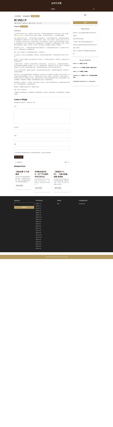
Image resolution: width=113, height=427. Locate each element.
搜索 (85, 15)
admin (26, 23)
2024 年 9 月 (38, 239)
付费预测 (53, 9)
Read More (19, 186)
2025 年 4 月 (38, 228)
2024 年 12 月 (39, 235)
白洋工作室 (56, 3)
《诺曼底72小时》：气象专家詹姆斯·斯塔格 (60, 174)
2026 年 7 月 (38, 203)
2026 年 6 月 (38, 206)
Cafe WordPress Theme (51, 256)
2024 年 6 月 (38, 243)
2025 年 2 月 (38, 232)
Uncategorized (26, 16)
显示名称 (16, 127)
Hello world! (92, 81)
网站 (15, 144)
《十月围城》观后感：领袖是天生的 (88, 67)
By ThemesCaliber (63, 256)
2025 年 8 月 (38, 223)
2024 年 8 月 (38, 241)
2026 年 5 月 (38, 208)
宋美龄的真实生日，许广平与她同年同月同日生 (41, 174)
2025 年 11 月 (38, 219)
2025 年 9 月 (38, 221)
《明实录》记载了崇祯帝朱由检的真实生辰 (83, 41)
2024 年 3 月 (38, 248)
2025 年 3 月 (38, 230)
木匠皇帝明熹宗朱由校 (78, 38)
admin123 (75, 75)
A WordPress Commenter (79, 81)
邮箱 (15, 135)
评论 (15, 106)
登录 (58, 203)
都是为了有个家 (83, 63)
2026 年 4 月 (38, 210)
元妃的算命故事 (20, 35)
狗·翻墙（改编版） (84, 71)
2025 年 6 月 (38, 226)
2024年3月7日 (19, 23)
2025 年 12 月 (39, 217)
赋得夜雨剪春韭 (52, 63)
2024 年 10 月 (39, 237)
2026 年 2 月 (38, 212)
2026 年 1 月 (38, 214)
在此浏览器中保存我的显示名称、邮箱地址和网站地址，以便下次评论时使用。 (33, 152)
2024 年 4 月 (38, 246)
